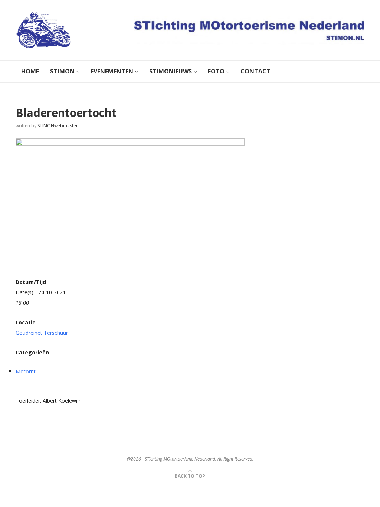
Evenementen (112, 71)
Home (30, 71)
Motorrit (26, 371)
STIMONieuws (170, 71)
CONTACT (255, 71)
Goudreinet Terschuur (42, 332)
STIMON (62, 71)
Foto (216, 71)
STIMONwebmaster (57, 125)
